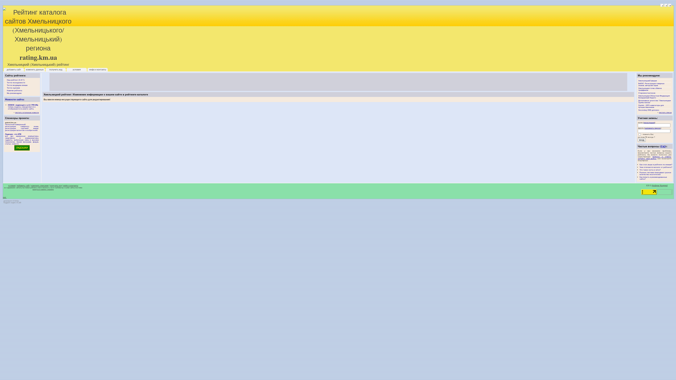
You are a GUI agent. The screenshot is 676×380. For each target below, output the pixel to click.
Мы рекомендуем (14, 93)
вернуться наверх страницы (43, 189)
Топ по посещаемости (16, 83)
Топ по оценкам (13, 88)
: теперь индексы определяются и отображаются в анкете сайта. (23, 107)
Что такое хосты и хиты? (650, 170)
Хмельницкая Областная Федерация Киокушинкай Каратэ (654, 97)
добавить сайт (14, 69)
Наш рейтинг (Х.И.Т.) (15, 80)
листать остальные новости (27, 112)
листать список (665, 112)
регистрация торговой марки (21, 128)
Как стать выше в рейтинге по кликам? (656, 165)
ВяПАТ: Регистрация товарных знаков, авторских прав (651, 84)
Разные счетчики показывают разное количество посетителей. (655, 173)
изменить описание (40, 185)
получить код (55, 69)
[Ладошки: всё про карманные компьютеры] (22, 150)
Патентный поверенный (15, 124)
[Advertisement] (338, 82)
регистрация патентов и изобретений (21, 130)
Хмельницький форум (647, 81)
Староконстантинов (646, 93)
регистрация (649, 123)
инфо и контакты (97, 69)
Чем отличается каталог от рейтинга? (656, 167)
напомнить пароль (653, 128)
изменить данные (35, 69)
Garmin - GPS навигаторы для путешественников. (651, 106)
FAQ (663, 146)
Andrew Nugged (660, 185)
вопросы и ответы (662, 157)
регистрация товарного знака (21, 126)
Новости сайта (14, 99)
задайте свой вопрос (647, 159)
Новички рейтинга (14, 90)
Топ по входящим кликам (17, 85)
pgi (4, 197)
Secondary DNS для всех (648, 110)
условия (77, 69)
